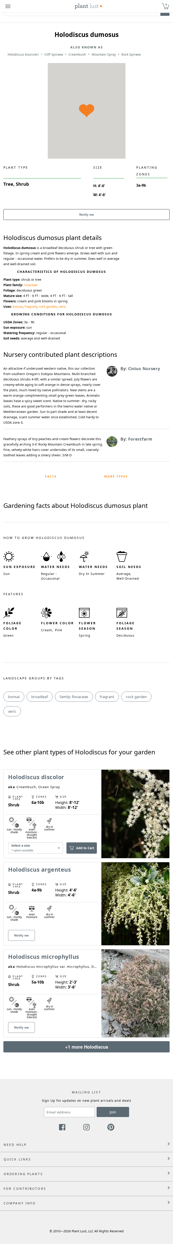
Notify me (86, 214)
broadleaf (39, 696)
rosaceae (30, 285)
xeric (62, 306)
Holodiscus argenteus (39, 869)
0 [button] (166, 4)
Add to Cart (85, 848)
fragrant (31, 306)
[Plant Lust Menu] (8, 6)
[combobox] (35, 848)
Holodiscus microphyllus (43, 956)
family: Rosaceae (74, 696)
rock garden (48, 306)
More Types (116, 476)
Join (113, 1112)
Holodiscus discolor (36, 777)
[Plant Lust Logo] (88, 6)
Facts (51, 476)
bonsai (18, 306)
